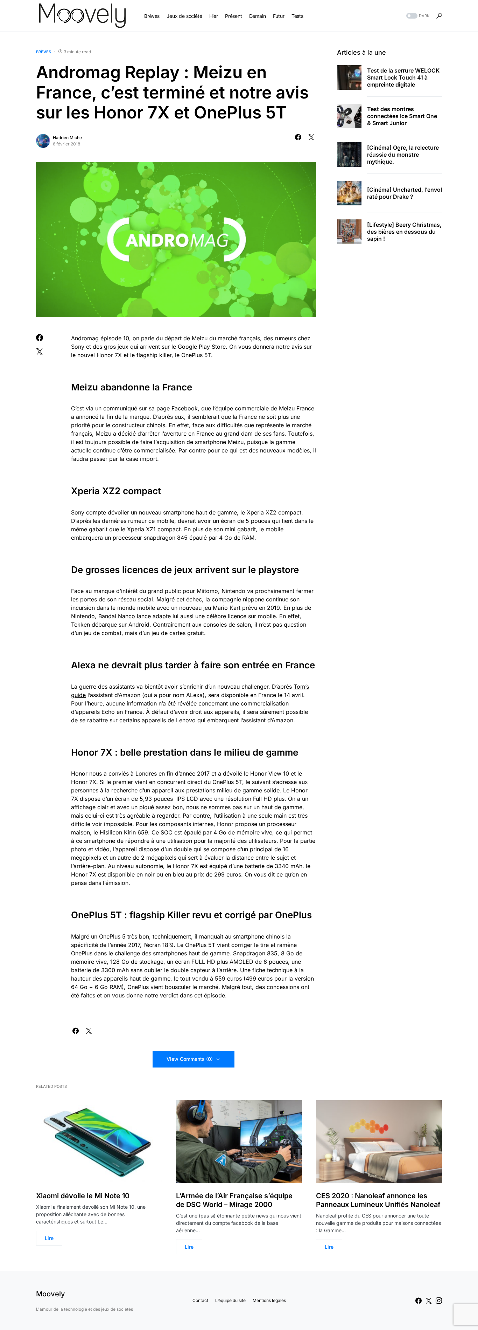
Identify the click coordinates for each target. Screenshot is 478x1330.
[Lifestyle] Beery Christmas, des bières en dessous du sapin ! (404, 231)
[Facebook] (418, 1300)
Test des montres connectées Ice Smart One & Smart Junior (402, 116)
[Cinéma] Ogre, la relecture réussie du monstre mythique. (403, 154)
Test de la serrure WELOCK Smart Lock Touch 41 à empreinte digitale (403, 77)
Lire (49, 1238)
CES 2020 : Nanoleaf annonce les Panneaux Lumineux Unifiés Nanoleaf (378, 1200)
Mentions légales (269, 1300)
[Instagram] (439, 1300)
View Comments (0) (190, 1059)
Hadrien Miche (67, 137)
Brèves (43, 51)
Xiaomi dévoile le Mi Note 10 (82, 1196)
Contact (200, 1300)
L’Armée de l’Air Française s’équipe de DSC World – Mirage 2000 (234, 1200)
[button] (417, 16)
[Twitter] (429, 1300)
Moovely (50, 1294)
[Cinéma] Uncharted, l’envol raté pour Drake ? (404, 193)
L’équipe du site (230, 1300)
